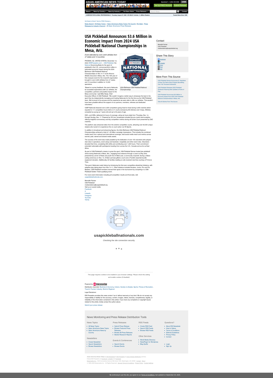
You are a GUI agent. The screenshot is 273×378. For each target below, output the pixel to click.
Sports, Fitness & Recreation (143, 287)
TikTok (87, 200)
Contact (184, 11)
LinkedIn (88, 193)
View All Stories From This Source (167, 101)
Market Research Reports (123, 335)
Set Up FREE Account (163, 5)
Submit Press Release (121, 326)
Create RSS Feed (146, 326)
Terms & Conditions (172, 330)
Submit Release (180, 5)
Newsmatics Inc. (91, 361)
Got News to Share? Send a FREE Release (98, 21)
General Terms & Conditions (126, 363)
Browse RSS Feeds (146, 330)
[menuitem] (99, 328)
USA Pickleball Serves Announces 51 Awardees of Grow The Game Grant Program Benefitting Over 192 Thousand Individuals (172, 82)
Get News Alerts (128, 11)
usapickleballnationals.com (94, 177)
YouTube (88, 198)
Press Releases (141, 11)
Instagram (88, 195)
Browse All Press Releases (123, 332)
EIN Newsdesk (110, 357)
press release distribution (133, 357)
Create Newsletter (95, 342)
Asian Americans (117, 24)
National (87, 65)
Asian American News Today (106, 2)
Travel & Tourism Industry (93, 289)
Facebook (88, 189)
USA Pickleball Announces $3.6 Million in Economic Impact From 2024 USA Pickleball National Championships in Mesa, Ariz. (170, 96)
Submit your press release (93, 305)
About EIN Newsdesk (173, 326)
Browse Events (119, 346)
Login (168, 344)
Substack (118, 359)
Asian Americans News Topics (99, 328)
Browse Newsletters (95, 346)
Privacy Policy (170, 335)
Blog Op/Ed (144, 344)
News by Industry (114, 11)
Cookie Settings (148, 363)
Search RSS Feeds (146, 328)
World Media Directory (147, 340)
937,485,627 (130, 15)
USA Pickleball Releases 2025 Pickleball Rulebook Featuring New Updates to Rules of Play (171, 89)
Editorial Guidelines (172, 332)
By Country (132, 24)
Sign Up (168, 346)
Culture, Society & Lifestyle (124, 287)
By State (140, 24)
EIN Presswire (120, 357)
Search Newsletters (95, 344)
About (88, 11)
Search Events (119, 344)
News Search (89, 24)
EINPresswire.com (95, 63)
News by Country (99, 11)
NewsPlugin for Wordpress (149, 342)
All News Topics (100, 24)
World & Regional (109, 289)
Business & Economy (107, 287)
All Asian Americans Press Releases (119, 26)
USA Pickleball (108, 63)
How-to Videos (171, 328)
